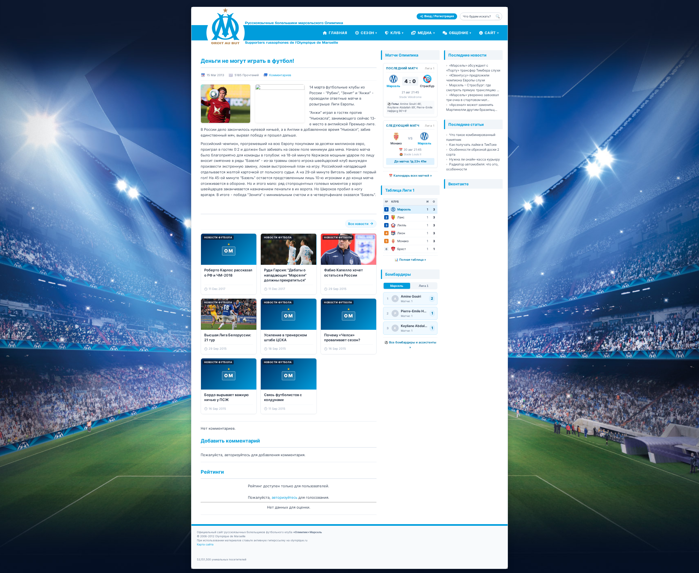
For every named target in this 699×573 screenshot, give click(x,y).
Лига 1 (423, 285)
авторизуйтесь (284, 497)
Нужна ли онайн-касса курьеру (474, 159)
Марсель (396, 285)
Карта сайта (205, 544)
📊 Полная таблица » (410, 260)
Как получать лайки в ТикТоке (473, 144)
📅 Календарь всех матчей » (410, 175)
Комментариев (280, 75)
